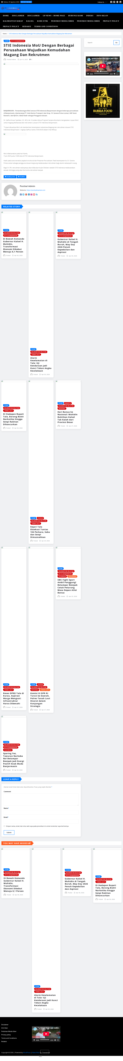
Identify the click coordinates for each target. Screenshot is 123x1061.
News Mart (36, 1053)
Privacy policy (11, 26)
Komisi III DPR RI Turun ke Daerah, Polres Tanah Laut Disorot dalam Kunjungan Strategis (40, 699)
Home (6, 16)
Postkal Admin (11, 59)
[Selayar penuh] (117, 74)
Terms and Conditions (46, 26)
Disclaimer (18, 16)
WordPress (27, 1053)
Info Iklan (102, 16)
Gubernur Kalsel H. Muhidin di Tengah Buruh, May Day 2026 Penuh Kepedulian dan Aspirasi (68, 245)
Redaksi (26, 26)
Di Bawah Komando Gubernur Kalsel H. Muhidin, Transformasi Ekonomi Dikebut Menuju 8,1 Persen (13, 245)
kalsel (30, 21)
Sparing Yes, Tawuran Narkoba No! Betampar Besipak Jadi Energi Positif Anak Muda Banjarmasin (13, 760)
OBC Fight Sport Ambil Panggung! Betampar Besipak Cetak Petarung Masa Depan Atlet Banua (68, 586)
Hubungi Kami (75, 16)
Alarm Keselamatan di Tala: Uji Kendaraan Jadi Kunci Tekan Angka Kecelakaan (41, 364)
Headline (22, 177)
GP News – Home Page (54, 16)
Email (6, 817)
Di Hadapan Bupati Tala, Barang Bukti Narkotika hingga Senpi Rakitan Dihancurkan (13, 419)
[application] (103, 66)
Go (116, 43)
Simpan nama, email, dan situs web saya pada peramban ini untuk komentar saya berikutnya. (37, 826)
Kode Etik (42, 21)
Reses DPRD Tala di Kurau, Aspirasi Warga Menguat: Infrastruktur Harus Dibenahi (13, 698)
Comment (7, 792)
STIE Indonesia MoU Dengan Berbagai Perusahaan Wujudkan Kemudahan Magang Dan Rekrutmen (40, 33)
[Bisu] (114, 74)
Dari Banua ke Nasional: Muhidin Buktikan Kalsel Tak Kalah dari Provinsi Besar (68, 417)
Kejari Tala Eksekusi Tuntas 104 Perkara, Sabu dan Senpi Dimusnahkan (40, 531)
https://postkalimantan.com (36, 190)
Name (6, 808)
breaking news (11, 177)
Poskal (8, 255)
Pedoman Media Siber (62, 21)
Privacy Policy (111, 21)
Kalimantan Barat (13, 21)
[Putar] (88, 74)
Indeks (89, 16)
